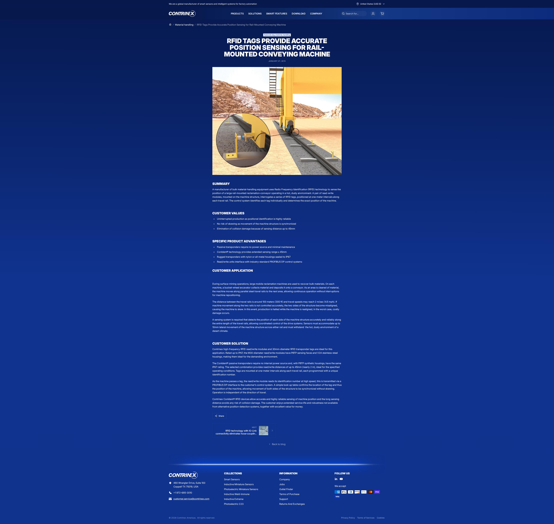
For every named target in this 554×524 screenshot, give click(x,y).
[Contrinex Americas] (182, 13)
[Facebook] (336, 478)
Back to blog (279, 444)
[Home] (170, 24)
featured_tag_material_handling (277, 35)
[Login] (373, 13)
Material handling (184, 24)
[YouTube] (341, 478)
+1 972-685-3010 (182, 492)
